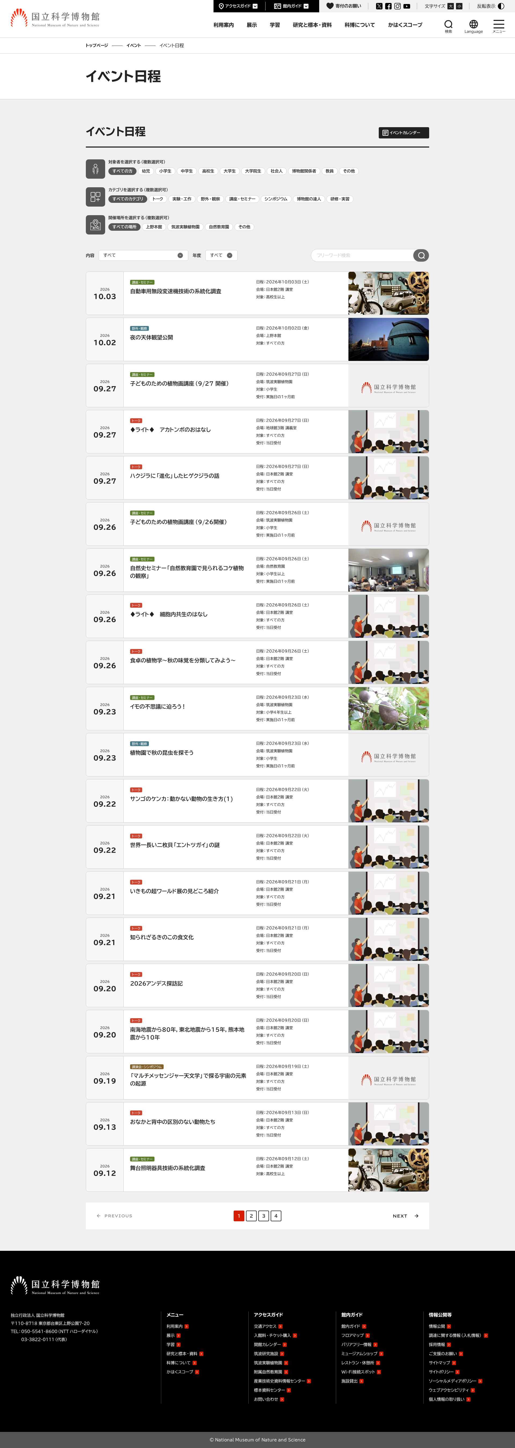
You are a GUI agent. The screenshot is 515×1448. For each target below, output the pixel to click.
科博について (179, 1363)
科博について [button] (360, 24)
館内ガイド (292, 6)
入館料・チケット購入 (272, 1335)
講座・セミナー (242, 199)
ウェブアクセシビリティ (449, 1390)
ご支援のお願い (443, 1354)
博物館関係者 (304, 171)
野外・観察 (210, 199)
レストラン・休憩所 (357, 1363)
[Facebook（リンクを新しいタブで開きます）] (388, 6)
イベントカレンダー (405, 133)
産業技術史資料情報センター (279, 1380)
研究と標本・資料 (182, 1354)
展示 (171, 1335)
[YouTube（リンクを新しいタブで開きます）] (406, 6)
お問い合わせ (266, 1399)
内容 (90, 255)
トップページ (97, 45)
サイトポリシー (441, 1372)
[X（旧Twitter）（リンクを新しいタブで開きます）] (379, 6)
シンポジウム (276, 199)
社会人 (277, 171)
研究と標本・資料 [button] (312, 24)
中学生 (187, 171)
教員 (330, 171)
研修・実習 (340, 199)
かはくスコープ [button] (405, 24)
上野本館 (154, 227)
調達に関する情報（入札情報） (455, 1335)
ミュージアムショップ (359, 1354)
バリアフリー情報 (356, 1345)
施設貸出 (349, 1381)
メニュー (499, 31)
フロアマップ (352, 1335)
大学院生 (253, 171)
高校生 (208, 171)
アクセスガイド (238, 6)
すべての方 (122, 171)
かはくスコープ (180, 1372)
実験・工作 (182, 199)
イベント (134, 45)
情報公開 (437, 1326)
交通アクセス (265, 1326)
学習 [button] (275, 24)
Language (474, 31)
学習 (171, 1345)
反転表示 (486, 6)
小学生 (165, 171)
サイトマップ (439, 1363)
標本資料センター (269, 1390)
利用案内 (175, 1326)
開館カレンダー (267, 1345)
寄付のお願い (348, 6)
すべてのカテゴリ (127, 199)
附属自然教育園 (268, 1371)
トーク (158, 199)
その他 (349, 171)
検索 (448, 31)
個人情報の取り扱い (447, 1399)
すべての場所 (124, 227)
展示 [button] (252, 24)
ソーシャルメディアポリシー (452, 1381)
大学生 (230, 171)
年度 (197, 255)
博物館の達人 (309, 199)
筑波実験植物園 (185, 227)
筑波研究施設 (266, 1354)
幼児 (146, 171)
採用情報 (437, 1345)
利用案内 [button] (224, 24)
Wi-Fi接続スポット (358, 1372)
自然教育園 (219, 227)
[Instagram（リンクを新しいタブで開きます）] (397, 6)
